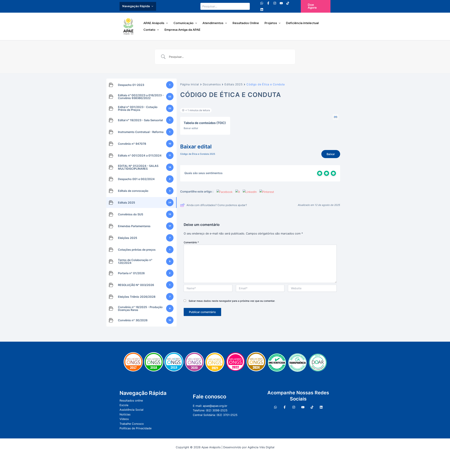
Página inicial (189, 84)
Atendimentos (212, 23)
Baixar (331, 154)
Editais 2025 (233, 84)
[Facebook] (268, 3)
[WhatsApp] (262, 3)
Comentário (191, 242)
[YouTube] (281, 3)
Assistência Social (131, 409)
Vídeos (124, 419)
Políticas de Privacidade (136, 428)
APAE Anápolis (153, 23)
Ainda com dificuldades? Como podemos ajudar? (217, 205)
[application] (151, 6)
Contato (149, 29)
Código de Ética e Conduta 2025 (197, 154)
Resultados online (131, 400)
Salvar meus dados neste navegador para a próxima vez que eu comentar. (232, 300)
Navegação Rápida (136, 6)
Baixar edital (191, 128)
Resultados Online (246, 23)
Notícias (125, 414)
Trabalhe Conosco (132, 423)
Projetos (271, 23)
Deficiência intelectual (302, 23)
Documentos (212, 84)
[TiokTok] (312, 407)
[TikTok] (288, 3)
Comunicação (183, 23)
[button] (315, 6)
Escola (124, 405)
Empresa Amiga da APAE (182, 29)
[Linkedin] (262, 9)
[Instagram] (275, 3)
